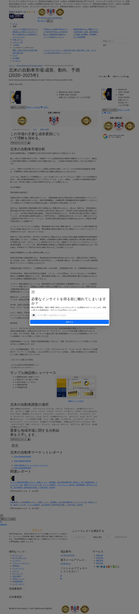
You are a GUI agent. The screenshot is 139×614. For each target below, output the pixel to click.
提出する (69, 322)
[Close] (32, 291)
